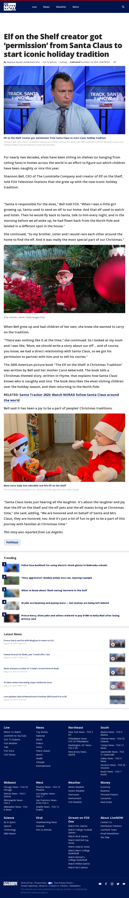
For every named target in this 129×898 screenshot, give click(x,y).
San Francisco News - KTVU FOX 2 (47, 801)
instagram (112, 883)
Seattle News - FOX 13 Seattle (47, 808)
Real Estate (106, 802)
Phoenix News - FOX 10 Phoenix (48, 788)
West (39, 782)
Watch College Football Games (80, 831)
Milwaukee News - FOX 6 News (15, 808)
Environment (74, 798)
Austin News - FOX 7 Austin (111, 773)
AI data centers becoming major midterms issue (28, 682)
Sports (39, 754)
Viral (39, 818)
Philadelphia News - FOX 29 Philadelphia (78, 740)
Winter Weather (76, 786)
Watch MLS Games (78, 867)
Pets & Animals (44, 829)
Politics (39, 743)
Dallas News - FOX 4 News (111, 760)
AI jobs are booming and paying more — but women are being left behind (65, 602)
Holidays (63, 62)
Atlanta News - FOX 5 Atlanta (111, 733)
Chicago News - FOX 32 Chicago (16, 788)
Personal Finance (109, 794)
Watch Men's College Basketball (79, 852)
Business (105, 790)
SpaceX (7, 825)
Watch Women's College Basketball (77, 858)
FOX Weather (10, 743)
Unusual (40, 825)
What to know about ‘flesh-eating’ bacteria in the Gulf (54, 590)
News (40, 727)
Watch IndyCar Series (79, 846)
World (39, 739)
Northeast (75, 727)
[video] (117, 643)
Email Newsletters (110, 833)
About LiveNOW (112, 818)
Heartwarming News (46, 822)
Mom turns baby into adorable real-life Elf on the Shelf (35, 485)
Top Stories (42, 731)
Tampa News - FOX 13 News (112, 746)
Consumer (106, 798)
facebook (106, 883)
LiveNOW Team (109, 829)
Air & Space (10, 822)
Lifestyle (40, 762)
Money (105, 782)
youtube (100, 883)
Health (39, 758)
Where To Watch (12, 731)
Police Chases (43, 750)
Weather (74, 782)
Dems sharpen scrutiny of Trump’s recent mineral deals (31, 668)
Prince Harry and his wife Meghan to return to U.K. (29, 640)
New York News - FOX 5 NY (80, 733)
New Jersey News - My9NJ (78, 753)
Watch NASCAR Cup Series (78, 841)
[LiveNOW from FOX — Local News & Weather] (14, 7)
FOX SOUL (9, 750)
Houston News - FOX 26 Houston (113, 766)
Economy (105, 786)
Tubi (6, 747)
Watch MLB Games (78, 836)
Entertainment (43, 765)
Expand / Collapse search (123, 6)
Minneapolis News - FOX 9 (14, 801)
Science (9, 818)
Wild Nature (10, 833)
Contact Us (106, 822)
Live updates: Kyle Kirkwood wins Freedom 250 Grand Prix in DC (35, 696)
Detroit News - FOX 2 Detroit (15, 795)
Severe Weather (76, 790)
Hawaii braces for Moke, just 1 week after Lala (27, 654)
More (76, 6)
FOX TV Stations (50, 62)
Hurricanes (73, 794)
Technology (10, 829)
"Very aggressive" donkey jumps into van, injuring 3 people (56, 577)
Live (7, 727)
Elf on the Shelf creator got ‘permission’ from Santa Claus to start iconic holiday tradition (55, 137)
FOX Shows (9, 754)
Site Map (105, 837)
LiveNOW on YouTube (15, 735)
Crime (39, 747)
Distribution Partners (111, 825)
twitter (118, 883)
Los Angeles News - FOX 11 (46, 795)
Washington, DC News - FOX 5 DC (80, 746)
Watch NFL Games (77, 825)
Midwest (10, 782)
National (40, 735)
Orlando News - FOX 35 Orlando (113, 740)
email (123, 883)
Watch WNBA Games (79, 863)
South (105, 727)
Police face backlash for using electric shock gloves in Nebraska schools (64, 565)
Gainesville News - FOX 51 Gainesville (112, 753)
